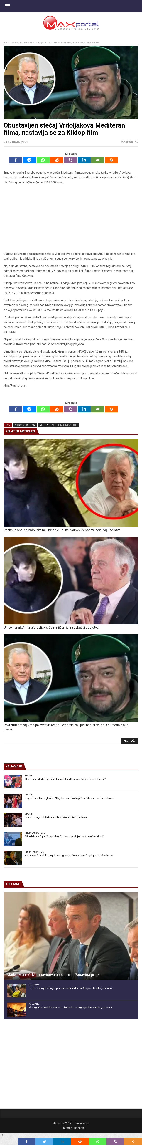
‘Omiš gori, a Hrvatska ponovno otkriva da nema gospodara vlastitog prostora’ (70, 1007)
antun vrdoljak (24, 425)
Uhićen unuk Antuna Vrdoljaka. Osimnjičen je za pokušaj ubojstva (51, 627)
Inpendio (79, 1128)
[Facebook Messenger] (29, 160)
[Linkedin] (84, 160)
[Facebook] (15, 160)
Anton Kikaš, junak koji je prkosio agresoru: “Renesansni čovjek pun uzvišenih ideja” (69, 855)
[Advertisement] (71, 218)
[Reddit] (56, 160)
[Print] (111, 160)
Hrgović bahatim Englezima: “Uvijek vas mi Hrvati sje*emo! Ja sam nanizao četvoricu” (70, 798)
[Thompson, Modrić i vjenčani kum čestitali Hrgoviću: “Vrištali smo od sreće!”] (13, 781)
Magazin (16, 42)
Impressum (82, 1123)
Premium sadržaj (35, 833)
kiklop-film (46, 425)
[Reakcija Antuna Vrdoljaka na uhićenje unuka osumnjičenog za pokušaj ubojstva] (71, 483)
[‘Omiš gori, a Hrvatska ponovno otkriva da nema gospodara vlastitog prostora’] (16, 1010)
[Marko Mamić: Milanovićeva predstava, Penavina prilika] (71, 936)
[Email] (97, 160)
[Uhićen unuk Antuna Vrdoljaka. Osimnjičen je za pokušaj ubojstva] (71, 580)
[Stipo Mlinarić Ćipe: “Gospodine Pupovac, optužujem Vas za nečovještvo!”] (13, 839)
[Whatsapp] (43, 160)
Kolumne (34, 985)
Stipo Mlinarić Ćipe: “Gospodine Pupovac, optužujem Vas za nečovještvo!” (64, 836)
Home (7, 42)
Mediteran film (67, 425)
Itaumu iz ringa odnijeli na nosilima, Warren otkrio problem (56, 817)
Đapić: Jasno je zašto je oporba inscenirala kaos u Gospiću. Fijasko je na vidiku (71, 988)
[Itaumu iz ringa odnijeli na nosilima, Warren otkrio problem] (13, 820)
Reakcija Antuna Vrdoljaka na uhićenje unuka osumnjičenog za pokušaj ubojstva (62, 530)
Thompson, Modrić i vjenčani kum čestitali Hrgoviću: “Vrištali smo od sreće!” (65, 779)
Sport (28, 776)
